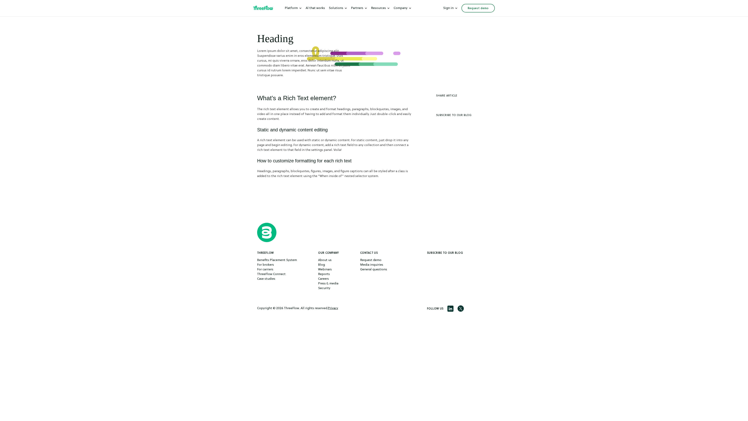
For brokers (265, 265)
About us (325, 260)
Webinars (325, 269)
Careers (323, 279)
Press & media (328, 283)
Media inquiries (371, 265)
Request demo (478, 8)
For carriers (265, 269)
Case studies (266, 279)
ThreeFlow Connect (271, 274)
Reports (324, 274)
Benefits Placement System (277, 260)
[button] (293, 8)
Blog (321, 265)
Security (324, 288)
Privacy (333, 308)
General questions (373, 269)
